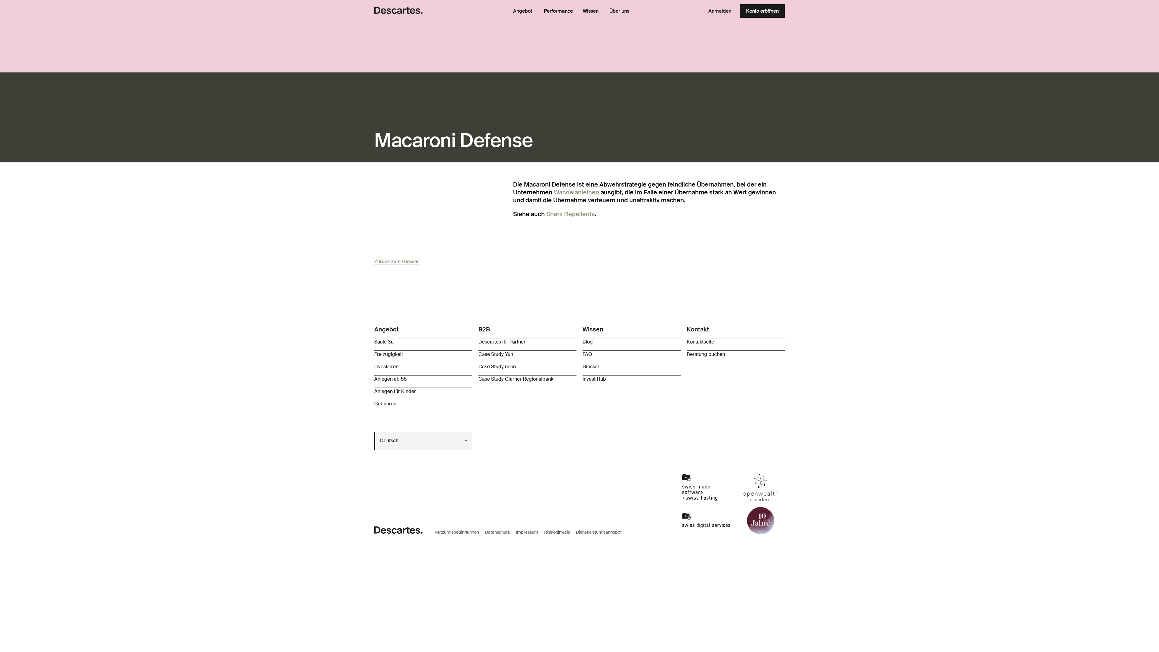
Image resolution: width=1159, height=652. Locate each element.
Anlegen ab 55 (390, 379)
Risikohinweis (557, 532)
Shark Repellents (570, 214)
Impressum (527, 532)
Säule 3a (384, 342)
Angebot (522, 11)
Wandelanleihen (576, 192)
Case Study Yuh (495, 354)
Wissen (591, 11)
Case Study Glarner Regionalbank (515, 379)
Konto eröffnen (762, 11)
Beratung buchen (706, 354)
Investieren (386, 366)
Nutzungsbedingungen (457, 532)
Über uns (619, 11)
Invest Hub (594, 379)
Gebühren (385, 404)
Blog (588, 342)
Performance (558, 11)
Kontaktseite (700, 342)
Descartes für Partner (501, 342)
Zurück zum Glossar (396, 261)
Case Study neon (497, 366)
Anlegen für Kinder (395, 391)
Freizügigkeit (388, 354)
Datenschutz (497, 532)
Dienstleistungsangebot (599, 532)
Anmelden (719, 11)
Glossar (591, 366)
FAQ (587, 354)
